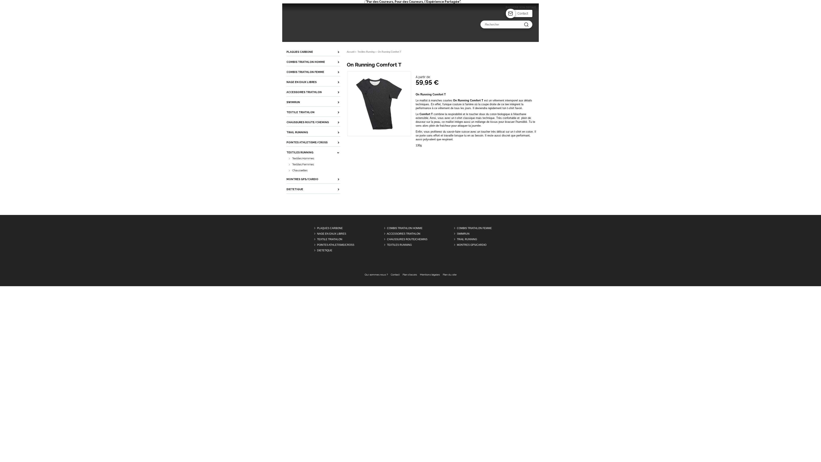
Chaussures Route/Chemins (407, 239)
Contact (522, 13)
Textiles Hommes (303, 158)
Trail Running (467, 239)
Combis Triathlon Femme (474, 228)
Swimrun (463, 233)
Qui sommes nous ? (376, 274)
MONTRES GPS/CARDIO (471, 244)
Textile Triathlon (329, 239)
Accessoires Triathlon (403, 233)
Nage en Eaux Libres (331, 233)
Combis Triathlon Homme (404, 228)
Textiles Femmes (303, 164)
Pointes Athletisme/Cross (335, 244)
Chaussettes (299, 170)
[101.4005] (379, 129)
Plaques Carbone (330, 228)
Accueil (350, 51)
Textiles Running (399, 244)
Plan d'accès (410, 274)
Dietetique (324, 250)
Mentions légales (430, 274)
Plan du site (449, 274)
